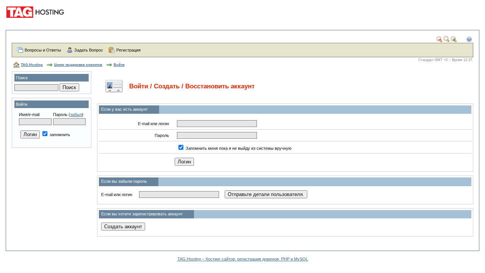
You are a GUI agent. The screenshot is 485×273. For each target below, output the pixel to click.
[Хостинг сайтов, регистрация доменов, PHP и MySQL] (36, 22)
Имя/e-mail (29, 114)
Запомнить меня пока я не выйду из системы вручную (238, 148)
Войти (119, 65)
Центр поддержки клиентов (78, 65)
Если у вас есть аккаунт (124, 109)
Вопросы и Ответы (43, 50)
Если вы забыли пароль (124, 181)
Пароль (60, 114)
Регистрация (128, 50)
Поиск (22, 77)
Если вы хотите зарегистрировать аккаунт (142, 214)
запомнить (59, 134)
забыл (76, 114)
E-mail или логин (153, 123)
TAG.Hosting (32, 65)
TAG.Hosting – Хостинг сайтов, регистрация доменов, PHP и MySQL (242, 259)
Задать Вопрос (88, 50)
